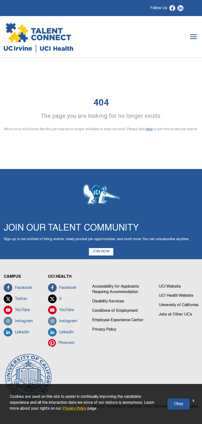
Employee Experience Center (117, 320)
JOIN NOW (101, 251)
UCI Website (170, 286)
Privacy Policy (104, 329)
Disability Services (108, 301)
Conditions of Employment (115, 311)
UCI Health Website (176, 295)
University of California (178, 305)
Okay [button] (178, 404)
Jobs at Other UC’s (175, 314)
